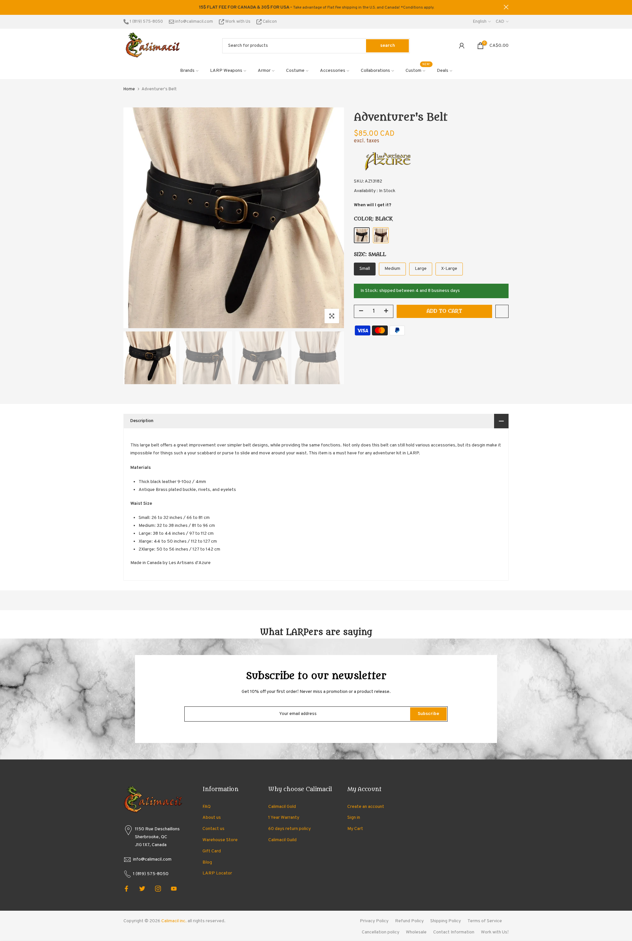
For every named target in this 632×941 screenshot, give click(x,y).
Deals (442, 70)
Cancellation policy (380, 932)
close (125, 7)
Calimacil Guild (282, 840)
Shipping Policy (445, 921)
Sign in (353, 817)
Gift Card (211, 851)
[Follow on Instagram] (158, 889)
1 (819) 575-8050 (146, 21)
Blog (207, 862)
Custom (418, 70)
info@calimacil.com (193, 21)
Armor (264, 70)
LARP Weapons (226, 70)
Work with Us (237, 21)
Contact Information (453, 932)
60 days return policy (289, 829)
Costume (295, 70)
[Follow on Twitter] (142, 889)
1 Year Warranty (283, 817)
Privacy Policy (374, 921)
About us (211, 817)
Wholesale (416, 932)
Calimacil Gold (282, 807)
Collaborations (375, 70)
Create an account (365, 807)
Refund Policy (409, 921)
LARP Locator (217, 873)
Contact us (213, 829)
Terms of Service (484, 921)
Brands (187, 70)
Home (129, 89)
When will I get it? (372, 205)
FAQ (206, 807)
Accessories (332, 70)
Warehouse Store (220, 840)
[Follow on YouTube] (174, 889)
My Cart (355, 829)
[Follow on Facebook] (126, 889)
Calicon (269, 21)
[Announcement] (316, 8)
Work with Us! (495, 932)
